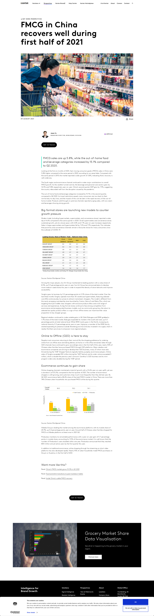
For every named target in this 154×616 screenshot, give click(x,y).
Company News (104, 595)
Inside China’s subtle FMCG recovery (59, 478)
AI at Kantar (105, 3)
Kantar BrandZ (60, 3)
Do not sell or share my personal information (135, 608)
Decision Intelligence (68, 595)
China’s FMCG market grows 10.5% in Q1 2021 (63, 469)
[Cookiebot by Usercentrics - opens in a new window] (15, 612)
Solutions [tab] (35, 3)
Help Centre (73, 3)
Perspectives (48, 3)
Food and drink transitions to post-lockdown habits (64, 474)
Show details (31, 612)
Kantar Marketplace (86, 3)
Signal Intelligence (68, 592)
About (113, 3)
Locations (102, 592)
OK (136, 602)
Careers (119, 3)
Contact (126, 3)
